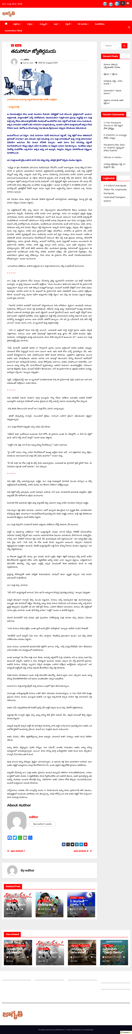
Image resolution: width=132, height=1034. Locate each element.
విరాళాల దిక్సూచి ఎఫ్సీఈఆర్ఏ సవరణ (16, 952)
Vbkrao (107, 157)
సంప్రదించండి (7, 984)
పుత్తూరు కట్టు (109, 167)
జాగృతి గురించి (8, 977)
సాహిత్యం (18, 45)
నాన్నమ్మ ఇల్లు (46, 904)
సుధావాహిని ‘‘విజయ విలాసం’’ (113, 950)
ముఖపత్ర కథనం (21, 945)
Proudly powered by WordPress (51, 1030)
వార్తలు (30, 24)
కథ (12, 45)
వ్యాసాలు (16, 24)
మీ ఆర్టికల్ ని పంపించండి (45, 977)
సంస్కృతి (43, 24)
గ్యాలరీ (68, 24)
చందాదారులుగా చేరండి (13, 30)
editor (26, 59)
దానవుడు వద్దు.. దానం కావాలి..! (80, 950)
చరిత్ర (104, 945)
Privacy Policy (108, 993)
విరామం (118, 157)
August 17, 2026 (17, 957)
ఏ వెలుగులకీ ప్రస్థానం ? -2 (77, 902)
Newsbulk (76, 1030)
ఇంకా (56, 24)
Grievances (106, 986)
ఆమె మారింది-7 (18, 851)
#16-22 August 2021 (48, 62)
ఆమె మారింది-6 (81, 851)
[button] (129, 27)
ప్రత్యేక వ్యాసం (10, 945)
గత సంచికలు (83, 24)
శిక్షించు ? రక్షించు (15, 904)
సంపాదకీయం (100, 24)
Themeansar (88, 1030)
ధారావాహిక (73, 898)
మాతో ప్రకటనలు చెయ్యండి (46, 984)
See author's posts (42, 824)
